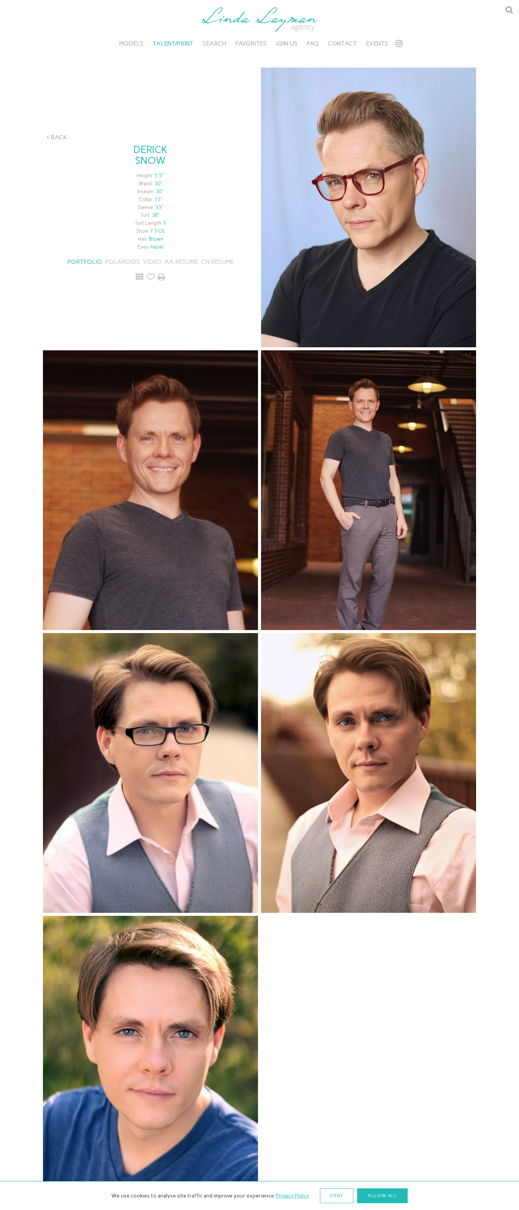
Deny (336, 1195)
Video (152, 261)
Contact (342, 43)
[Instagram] (399, 43)
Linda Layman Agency (259, 19)
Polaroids (122, 261)
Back (58, 137)
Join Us (286, 43)
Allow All (382, 1195)
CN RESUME (217, 261)
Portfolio (84, 261)
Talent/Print (172, 43)
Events (377, 43)
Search (214, 43)
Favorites (251, 43)
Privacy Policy (292, 1196)
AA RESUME (181, 261)
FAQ (313, 43)
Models (131, 43)
